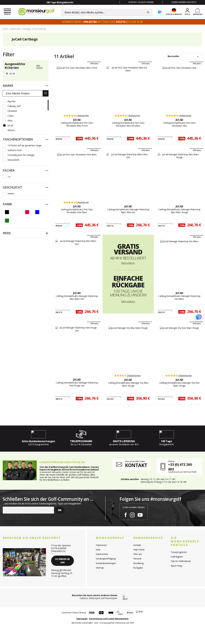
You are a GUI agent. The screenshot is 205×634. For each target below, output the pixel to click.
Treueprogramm (179, 552)
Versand (137, 558)
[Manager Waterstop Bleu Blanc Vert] (76, 262)
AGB (98, 549)
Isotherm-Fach (15, 150)
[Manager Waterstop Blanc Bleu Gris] (128, 175)
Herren (11, 193)
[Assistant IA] (159, 12)
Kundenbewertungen (106, 563)
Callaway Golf (14, 106)
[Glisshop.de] (125, 597)
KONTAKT (136, 465)
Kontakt (137, 545)
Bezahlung (138, 563)
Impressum (101, 545)
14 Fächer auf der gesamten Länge (24, 145)
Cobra (10, 115)
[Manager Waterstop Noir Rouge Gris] (76, 348)
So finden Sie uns (62, 560)
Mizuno (11, 130)
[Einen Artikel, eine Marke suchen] (148, 12)
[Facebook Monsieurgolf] (125, 514)
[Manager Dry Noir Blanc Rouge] (179, 348)
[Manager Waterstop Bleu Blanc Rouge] (179, 175)
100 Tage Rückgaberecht (59, 2)
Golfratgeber (177, 556)
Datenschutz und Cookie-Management (109, 618)
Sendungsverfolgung (105, 558)
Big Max (12, 101)
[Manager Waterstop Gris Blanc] (179, 262)
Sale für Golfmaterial (180, 561)
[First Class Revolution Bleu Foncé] (77, 88)
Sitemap (100, 567)
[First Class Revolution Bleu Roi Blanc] (128, 88)
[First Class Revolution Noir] (179, 88)
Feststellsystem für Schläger (21, 155)
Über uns (137, 554)
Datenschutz (102, 554)
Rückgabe (138, 567)
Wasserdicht (13, 159)
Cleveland (12, 110)
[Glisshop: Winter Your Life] (36, 11)
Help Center (139, 549)
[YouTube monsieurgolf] (140, 514)
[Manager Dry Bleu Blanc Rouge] (128, 348)
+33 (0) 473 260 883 (180, 466)
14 (9, 176)
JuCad (10, 125)
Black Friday (176, 565)
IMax (10, 120)
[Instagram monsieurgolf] (132, 514)
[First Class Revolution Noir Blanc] (77, 175)
